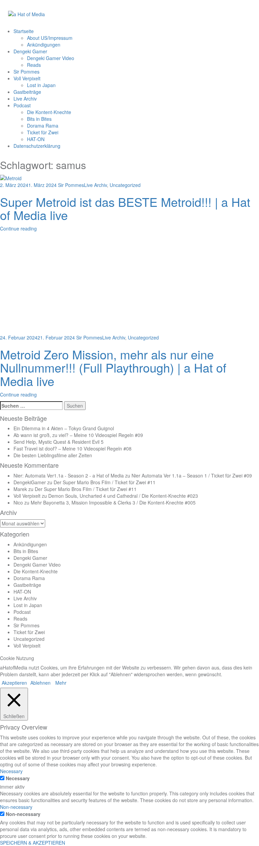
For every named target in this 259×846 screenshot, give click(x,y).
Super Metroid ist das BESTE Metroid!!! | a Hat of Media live (125, 208)
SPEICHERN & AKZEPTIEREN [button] (32, 842)
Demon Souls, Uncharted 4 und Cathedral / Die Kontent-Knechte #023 (123, 495)
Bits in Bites (39, 118)
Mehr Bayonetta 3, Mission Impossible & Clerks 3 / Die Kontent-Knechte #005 (113, 502)
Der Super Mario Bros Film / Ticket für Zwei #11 (104, 482)
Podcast (22, 105)
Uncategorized (125, 185)
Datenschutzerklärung (36, 145)
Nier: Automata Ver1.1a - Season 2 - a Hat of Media (68, 475)
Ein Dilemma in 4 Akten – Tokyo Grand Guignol (63, 428)
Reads (34, 64)
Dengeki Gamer (30, 51)
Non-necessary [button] (16, 806)
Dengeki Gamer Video (50, 58)
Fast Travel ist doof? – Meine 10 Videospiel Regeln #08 (72, 448)
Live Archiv (25, 98)
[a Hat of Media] (26, 13)
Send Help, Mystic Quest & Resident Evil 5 (58, 441)
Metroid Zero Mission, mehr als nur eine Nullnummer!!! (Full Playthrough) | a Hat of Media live (113, 367)
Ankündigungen (43, 44)
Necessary (18, 778)
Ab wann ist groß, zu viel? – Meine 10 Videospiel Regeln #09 (78, 435)
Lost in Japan (41, 85)
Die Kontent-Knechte (49, 112)
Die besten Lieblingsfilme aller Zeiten (52, 455)
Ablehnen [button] (40, 682)
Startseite (23, 31)
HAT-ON (36, 139)
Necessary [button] (11, 771)
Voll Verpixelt (26, 78)
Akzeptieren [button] (14, 682)
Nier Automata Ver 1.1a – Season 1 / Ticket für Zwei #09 (192, 475)
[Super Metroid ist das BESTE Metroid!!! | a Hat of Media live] (11, 177)
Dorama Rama (42, 125)
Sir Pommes (26, 71)
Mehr (60, 682)
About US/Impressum (50, 37)
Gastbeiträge (27, 91)
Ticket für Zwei (42, 132)
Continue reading (18, 228)
